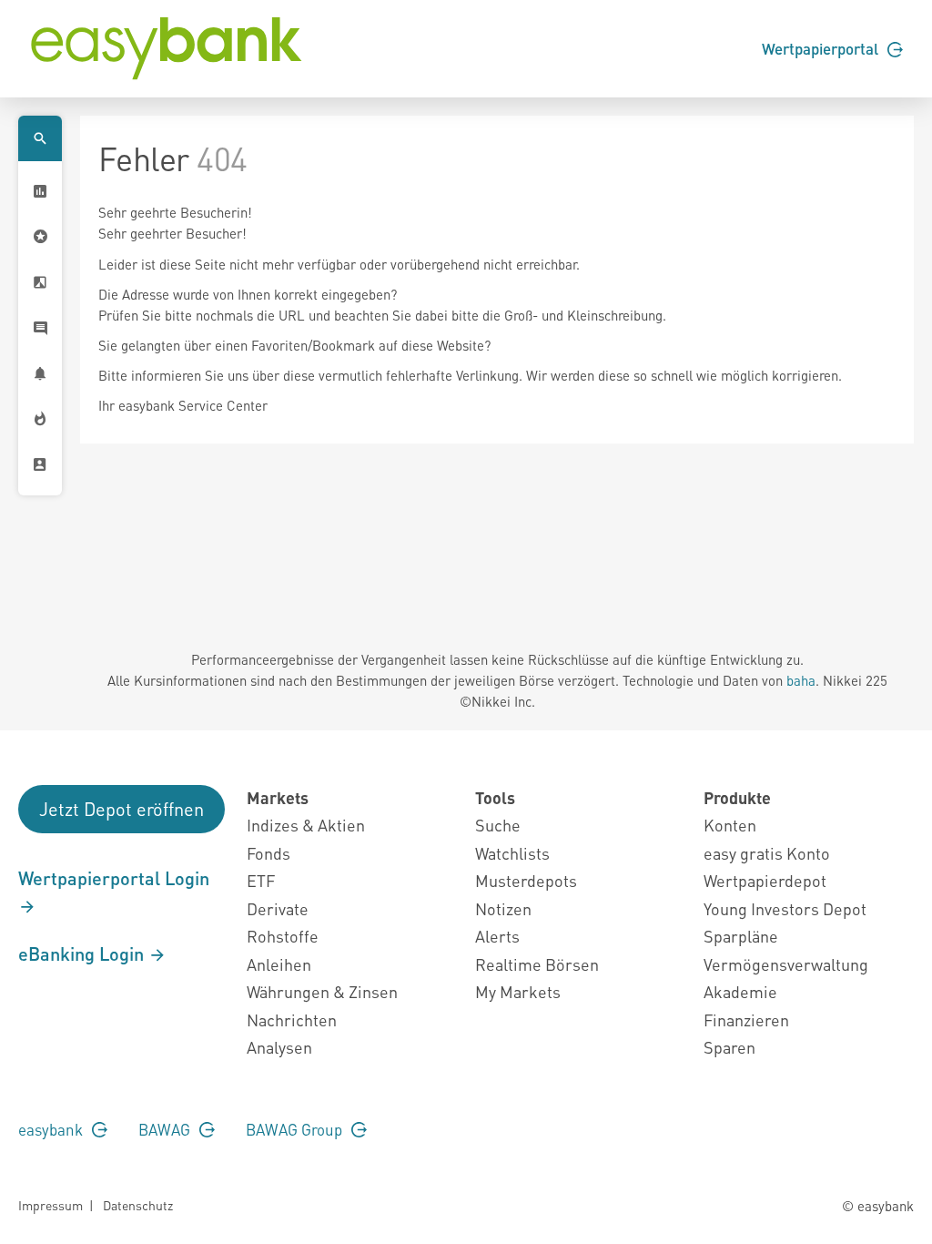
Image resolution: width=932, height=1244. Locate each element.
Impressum (50, 1205)
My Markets (518, 991)
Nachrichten (292, 1019)
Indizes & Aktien (306, 824)
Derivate (278, 908)
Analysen (279, 1046)
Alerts (497, 935)
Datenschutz (138, 1205)
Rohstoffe (283, 935)
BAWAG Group (296, 1129)
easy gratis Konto (767, 852)
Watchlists (512, 852)
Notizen (503, 908)
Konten (730, 824)
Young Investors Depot (785, 908)
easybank (52, 1129)
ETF (261, 880)
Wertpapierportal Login (113, 878)
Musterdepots (526, 880)
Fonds (268, 852)
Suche (498, 824)
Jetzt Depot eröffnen (121, 809)
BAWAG (166, 1129)
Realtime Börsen (537, 963)
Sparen (729, 1046)
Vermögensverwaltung (786, 963)
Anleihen (279, 963)
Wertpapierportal (822, 48)
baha (801, 680)
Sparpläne (741, 935)
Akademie (740, 991)
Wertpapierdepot (765, 880)
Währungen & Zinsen (322, 991)
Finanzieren (746, 1019)
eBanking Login (83, 953)
